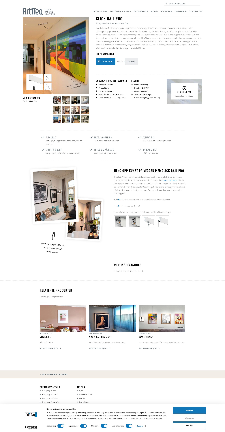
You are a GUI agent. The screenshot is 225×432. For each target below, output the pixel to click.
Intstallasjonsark (106, 91)
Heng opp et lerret (50, 394)
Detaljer (140, 426)
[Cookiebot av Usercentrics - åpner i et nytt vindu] (31, 427)
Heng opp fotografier (51, 402)
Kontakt (131, 61)
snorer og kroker (170, 180)
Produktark (104, 88)
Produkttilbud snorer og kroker (112, 98)
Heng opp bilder (49, 391)
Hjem (81, 391)
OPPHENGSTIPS (141, 11)
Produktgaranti (141, 91)
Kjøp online (106, 61)
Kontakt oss (196, 11)
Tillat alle (189, 410)
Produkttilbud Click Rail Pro (111, 94)
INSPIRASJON (181, 11)
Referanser (166, 11)
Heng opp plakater (50, 398)
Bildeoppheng (100, 11)
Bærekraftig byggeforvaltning (147, 98)
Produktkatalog (141, 84)
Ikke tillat (189, 426)
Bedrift (154, 11)
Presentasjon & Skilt (120, 11)
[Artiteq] (39, 11)
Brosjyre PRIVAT (106, 84)
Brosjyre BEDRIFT (141, 88)
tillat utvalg (189, 418)
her (119, 199)
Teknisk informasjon (143, 94)
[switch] (83, 426)
